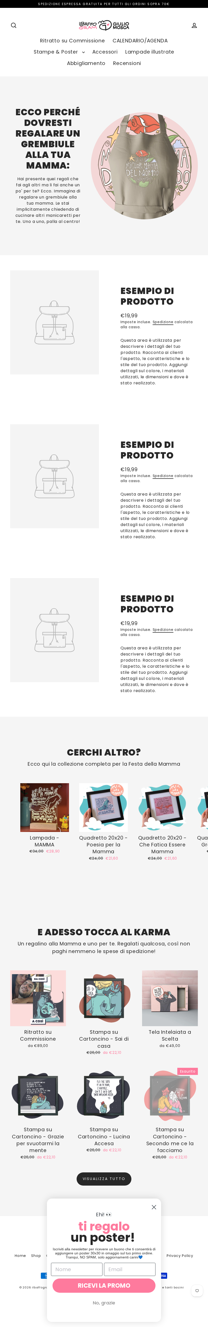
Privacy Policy (180, 1255)
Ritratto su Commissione (72, 40)
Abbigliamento (86, 63)
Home (20, 1255)
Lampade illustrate (149, 51)
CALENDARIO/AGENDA (140, 40)
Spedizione (163, 322)
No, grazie (104, 1303)
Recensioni (127, 63)
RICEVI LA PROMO (104, 1285)
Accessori (105, 51)
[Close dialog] (154, 1207)
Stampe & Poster (57, 51)
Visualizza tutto (104, 1178)
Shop (36, 1255)
